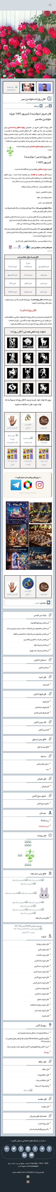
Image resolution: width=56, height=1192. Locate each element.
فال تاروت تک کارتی (42, 960)
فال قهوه (46, 701)
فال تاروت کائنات (28, 462)
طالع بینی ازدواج (28, 426)
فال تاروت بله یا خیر (42, 1010)
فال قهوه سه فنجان (42, 707)
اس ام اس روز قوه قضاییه (40, 623)
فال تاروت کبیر (43, 949)
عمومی (37, 603)
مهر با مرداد (28, 275)
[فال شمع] (17, 536)
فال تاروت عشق (43, 999)
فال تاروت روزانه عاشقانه (39, 1005)
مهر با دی (43, 291)
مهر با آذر (12, 283)
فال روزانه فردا (43, 1123)
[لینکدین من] (24, 1155)
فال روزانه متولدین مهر (33, 99)
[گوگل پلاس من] (7, 1149)
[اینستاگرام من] (28, 1149)
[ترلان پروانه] (28, 88)
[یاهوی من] (49, 1149)
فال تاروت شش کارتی (41, 983)
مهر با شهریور (12, 275)
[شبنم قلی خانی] (11, 89)
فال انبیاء (45, 684)
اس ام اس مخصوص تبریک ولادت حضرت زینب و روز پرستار (28, 628)
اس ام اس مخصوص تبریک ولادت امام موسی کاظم (31, 634)
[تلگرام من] (42, 1149)
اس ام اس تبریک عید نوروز (39, 650)
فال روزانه (29, 23)
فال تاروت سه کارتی (41, 966)
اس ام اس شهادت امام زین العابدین (36, 639)
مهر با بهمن (28, 291)
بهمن (15, 247)
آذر (24, 247)
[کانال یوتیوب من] (31, 1155)
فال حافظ (45, 1069)
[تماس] (21, 1149)
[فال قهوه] (40, 536)
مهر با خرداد (12, 266)
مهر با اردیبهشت (28, 264)
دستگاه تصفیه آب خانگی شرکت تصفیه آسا (33, 1033)
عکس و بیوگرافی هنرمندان (39, 1129)
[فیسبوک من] (35, 1149)
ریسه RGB (45, 820)
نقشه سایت (16, 1172)
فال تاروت (45, 1016)
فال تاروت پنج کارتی (41, 977)
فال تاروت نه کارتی (42, 988)
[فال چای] (40, 559)
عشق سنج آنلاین (43, 803)
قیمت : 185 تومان (28, 929)
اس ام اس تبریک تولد (41, 645)
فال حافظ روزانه (43, 1075)
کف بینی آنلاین (44, 730)
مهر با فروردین (43, 266)
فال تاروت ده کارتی (42, 994)
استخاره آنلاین (44, 667)
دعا (47, 769)
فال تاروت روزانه (43, 462)
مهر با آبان (28, 283)
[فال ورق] (17, 559)
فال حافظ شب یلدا (42, 1080)
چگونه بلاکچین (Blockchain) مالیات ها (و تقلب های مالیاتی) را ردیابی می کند (28, 1039)
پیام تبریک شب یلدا (42, 1086)
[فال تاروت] (40, 513)
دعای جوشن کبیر (43, 764)
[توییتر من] (14, 1149)
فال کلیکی (45, 786)
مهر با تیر (44, 275)
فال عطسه (28, 442)
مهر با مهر (43, 283)
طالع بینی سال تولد (42, 918)
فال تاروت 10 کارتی (12, 462)
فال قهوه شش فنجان (41, 712)
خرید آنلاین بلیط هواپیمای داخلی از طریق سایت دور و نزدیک (28, 1046)
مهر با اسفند (12, 291)
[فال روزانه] (17, 513)
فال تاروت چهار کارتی (41, 971)
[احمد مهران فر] (44, 88)
